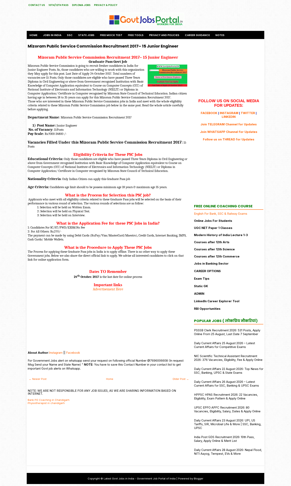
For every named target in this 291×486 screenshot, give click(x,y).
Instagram (56, 352)
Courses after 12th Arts (211, 242)
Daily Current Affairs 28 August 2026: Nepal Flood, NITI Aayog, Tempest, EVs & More (228, 452)
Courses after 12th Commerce (217, 256)
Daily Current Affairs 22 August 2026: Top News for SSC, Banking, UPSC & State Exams (228, 371)
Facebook (73, 352)
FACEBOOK (209, 113)
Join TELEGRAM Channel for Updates (229, 124)
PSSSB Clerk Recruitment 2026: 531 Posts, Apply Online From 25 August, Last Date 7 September (227, 332)
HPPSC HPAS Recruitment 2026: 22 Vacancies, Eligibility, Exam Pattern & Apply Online (226, 396)
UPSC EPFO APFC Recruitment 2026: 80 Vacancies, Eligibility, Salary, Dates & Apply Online (227, 409)
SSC (70, 35)
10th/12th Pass (58, 5)
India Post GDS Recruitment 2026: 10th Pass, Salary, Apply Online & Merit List (224, 439)
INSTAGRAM (229, 113)
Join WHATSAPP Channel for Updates (228, 132)
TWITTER (248, 113)
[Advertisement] (108, 319)
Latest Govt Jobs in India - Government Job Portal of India (140, 478)
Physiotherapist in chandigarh (46, 403)
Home (33, 35)
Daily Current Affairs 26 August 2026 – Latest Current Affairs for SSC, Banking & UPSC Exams (226, 383)
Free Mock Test (111, 35)
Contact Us (36, 5)
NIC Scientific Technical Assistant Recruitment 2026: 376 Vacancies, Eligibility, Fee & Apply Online (228, 358)
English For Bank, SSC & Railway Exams (220, 213)
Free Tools (136, 35)
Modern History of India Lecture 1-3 (221, 235)
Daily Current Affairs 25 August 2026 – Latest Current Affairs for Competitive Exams (224, 345)
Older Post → (181, 378)
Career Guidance (197, 35)
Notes (219, 35)
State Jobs (86, 35)
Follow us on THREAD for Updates (228, 139)
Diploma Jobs (81, 5)
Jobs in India (52, 35)
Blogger (198, 478)
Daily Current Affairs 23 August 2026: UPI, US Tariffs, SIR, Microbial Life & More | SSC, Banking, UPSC (227, 424)
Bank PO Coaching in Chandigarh (48, 399)
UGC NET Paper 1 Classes (213, 228)
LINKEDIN (229, 117)
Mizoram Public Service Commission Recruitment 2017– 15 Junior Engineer (103, 46)
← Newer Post (38, 378)
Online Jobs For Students (213, 221)
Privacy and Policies (164, 35)
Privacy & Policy (105, 5)
